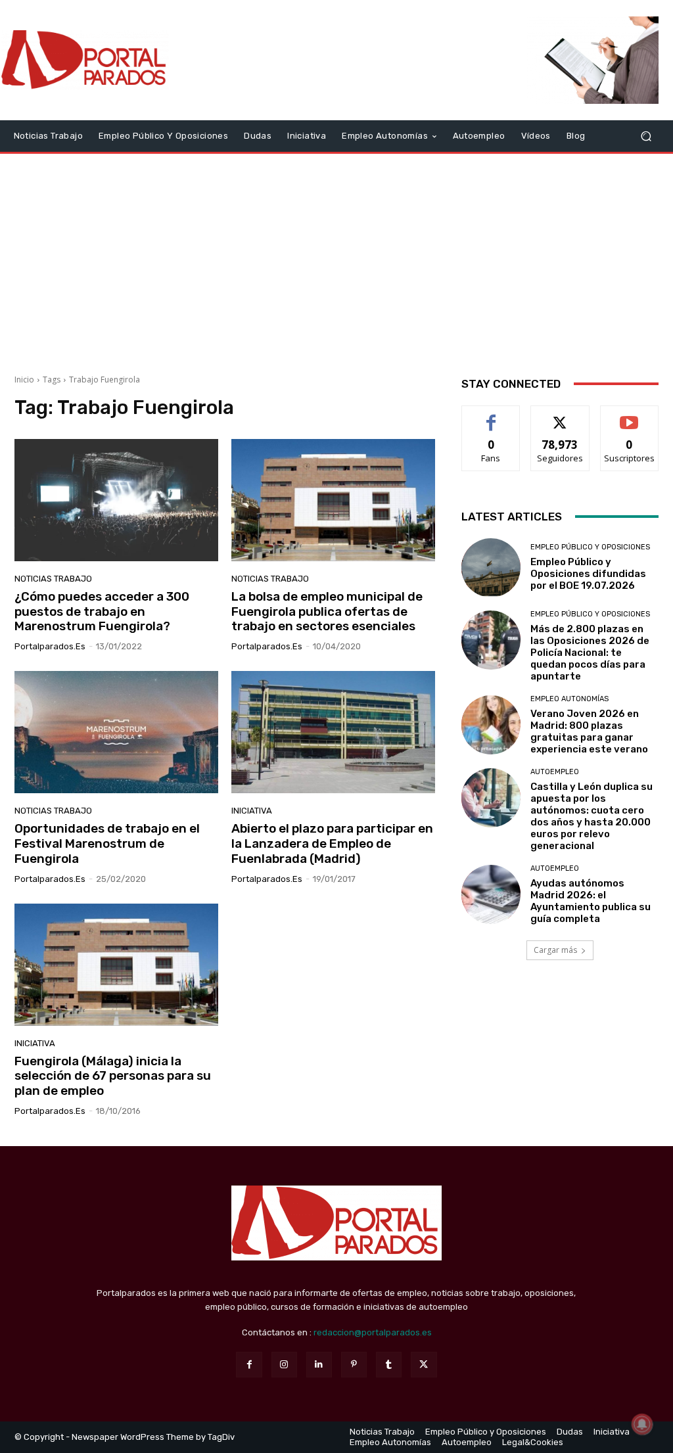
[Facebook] (249, 1364)
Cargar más (555, 950)
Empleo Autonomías (569, 699)
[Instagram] (284, 1364)
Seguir (560, 416)
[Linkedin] (319, 1364)
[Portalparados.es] (85, 60)
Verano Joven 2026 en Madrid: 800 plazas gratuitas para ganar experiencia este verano (589, 731)
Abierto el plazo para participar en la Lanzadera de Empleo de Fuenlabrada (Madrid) (332, 843)
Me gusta (491, 416)
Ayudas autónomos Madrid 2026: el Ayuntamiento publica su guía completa (590, 901)
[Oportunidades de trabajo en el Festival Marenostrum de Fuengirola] (116, 732)
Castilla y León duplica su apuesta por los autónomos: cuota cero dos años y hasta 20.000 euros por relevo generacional (591, 816)
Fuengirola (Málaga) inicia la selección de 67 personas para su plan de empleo (112, 1076)
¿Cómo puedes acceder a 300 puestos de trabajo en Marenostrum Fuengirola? (101, 611)
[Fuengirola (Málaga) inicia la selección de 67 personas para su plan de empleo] (116, 965)
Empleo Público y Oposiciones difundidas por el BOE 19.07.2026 (588, 573)
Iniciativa (251, 810)
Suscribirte (629, 416)
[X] (423, 1364)
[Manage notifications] (642, 1424)
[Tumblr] (389, 1364)
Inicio (24, 379)
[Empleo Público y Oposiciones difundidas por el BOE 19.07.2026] (491, 567)
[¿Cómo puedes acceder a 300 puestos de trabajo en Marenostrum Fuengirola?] (116, 500)
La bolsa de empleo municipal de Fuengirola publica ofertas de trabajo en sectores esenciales (327, 611)
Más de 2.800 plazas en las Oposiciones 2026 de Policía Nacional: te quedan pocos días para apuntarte (589, 652)
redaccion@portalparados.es (372, 1332)
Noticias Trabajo (53, 578)
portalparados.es (49, 646)
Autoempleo (554, 771)
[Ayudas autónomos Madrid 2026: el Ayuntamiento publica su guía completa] (491, 894)
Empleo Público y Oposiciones (590, 547)
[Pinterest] (354, 1364)
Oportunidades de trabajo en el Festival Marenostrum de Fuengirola (107, 843)
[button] (645, 135)
